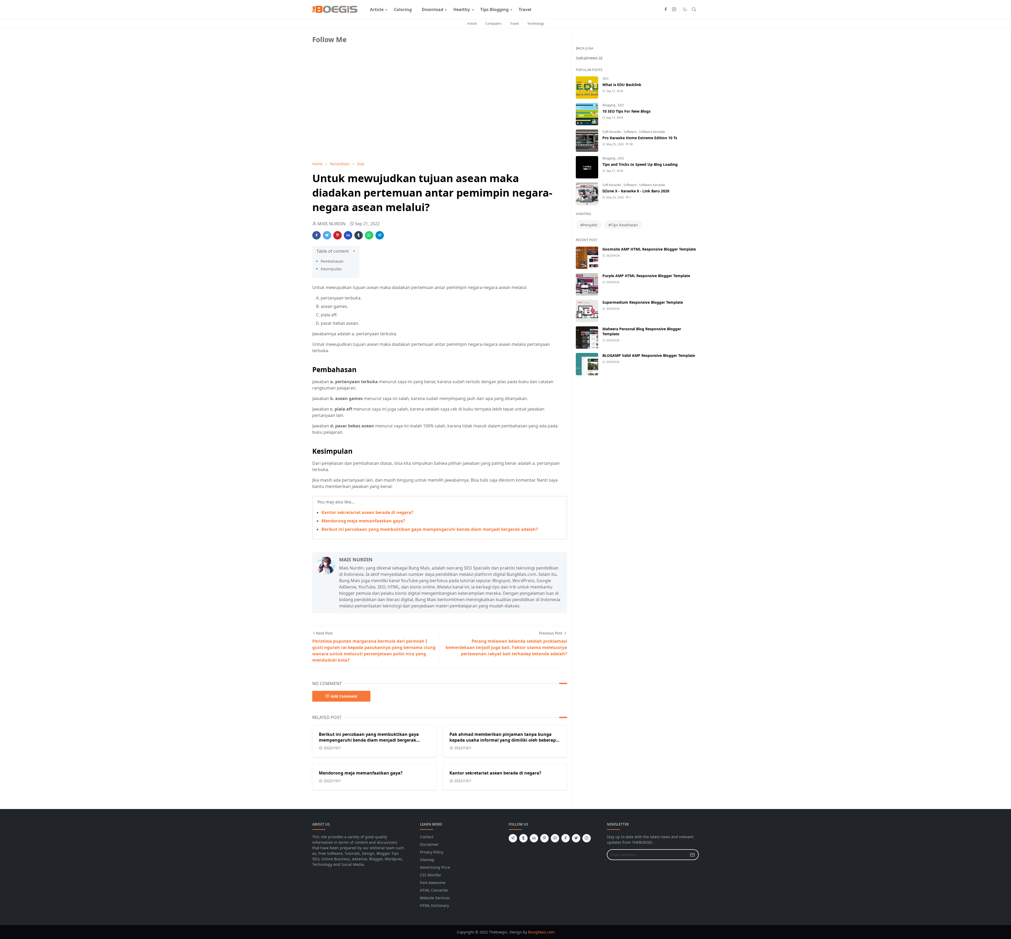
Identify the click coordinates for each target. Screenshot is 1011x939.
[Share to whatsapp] (369, 235)
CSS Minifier (430, 874)
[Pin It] (337, 235)
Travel (514, 23)
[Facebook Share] (316, 235)
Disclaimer (429, 844)
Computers (493, 23)
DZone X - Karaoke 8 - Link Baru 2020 (635, 190)
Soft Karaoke (612, 131)
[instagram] (674, 9)
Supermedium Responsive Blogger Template (642, 302)
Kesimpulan (331, 268)
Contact (426, 836)
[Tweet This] (327, 235)
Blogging (609, 105)
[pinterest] (544, 838)
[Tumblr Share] (358, 235)
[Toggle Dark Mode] (685, 9)
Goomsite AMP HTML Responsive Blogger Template (649, 249)
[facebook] (665, 9)
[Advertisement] (351, 120)
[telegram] (513, 838)
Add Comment (344, 696)
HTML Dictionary (434, 905)
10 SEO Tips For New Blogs (626, 111)
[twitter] (576, 838)
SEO (605, 78)
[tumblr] (523, 838)
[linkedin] (534, 838)
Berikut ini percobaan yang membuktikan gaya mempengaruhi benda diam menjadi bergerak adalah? (429, 529)
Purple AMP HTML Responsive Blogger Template (646, 275)
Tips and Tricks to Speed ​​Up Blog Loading (640, 164)
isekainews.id (589, 58)
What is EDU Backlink (621, 84)
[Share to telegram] (379, 235)
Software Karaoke (652, 131)
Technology (535, 23)
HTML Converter (434, 890)
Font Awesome (432, 882)
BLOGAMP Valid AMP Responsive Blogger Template (648, 355)
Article (472, 23)
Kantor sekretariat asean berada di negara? (367, 512)
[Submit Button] (692, 855)
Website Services (435, 897)
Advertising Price (435, 867)
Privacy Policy (431, 852)
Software (630, 131)
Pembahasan (332, 261)
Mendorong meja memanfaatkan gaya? (363, 521)
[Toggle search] (694, 9)
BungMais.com (541, 932)
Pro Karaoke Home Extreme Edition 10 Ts (639, 137)
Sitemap (427, 859)
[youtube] (555, 838)
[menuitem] (377, 9)
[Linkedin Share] (348, 235)
